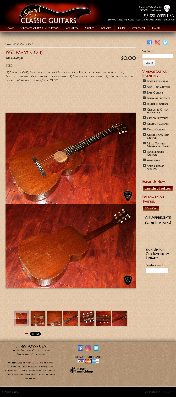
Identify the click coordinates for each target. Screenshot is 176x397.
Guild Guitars (156, 129)
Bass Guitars (155, 92)
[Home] (52, 23)
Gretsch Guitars (158, 124)
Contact (138, 28)
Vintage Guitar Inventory (40, 28)
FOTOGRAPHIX (167, 392)
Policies (106, 28)
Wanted (72, 28)
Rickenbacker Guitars (155, 153)
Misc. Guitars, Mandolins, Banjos (159, 145)
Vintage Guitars (34, 362)
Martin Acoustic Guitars (158, 136)
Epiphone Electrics (158, 98)
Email (156, 28)
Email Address (154, 265)
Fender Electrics (157, 104)
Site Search (148, 51)
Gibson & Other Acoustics (157, 111)
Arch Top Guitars (158, 87)
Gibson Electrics (157, 118)
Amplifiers (153, 160)
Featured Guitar (157, 81)
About (89, 28)
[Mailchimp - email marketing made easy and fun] (81, 373)
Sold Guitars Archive (155, 167)
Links (121, 28)
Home (10, 28)
